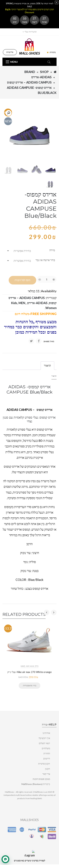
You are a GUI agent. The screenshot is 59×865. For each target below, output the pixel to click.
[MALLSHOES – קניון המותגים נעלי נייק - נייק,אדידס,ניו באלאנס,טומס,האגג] (29, 46)
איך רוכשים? (44, 738)
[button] (8, 113)
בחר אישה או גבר (45, 260)
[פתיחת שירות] (5, 859)
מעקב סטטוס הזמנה (41, 779)
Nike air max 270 (30, 666)
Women (51, 308)
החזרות (46, 753)
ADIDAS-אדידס (41, 77)
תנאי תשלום (44, 743)
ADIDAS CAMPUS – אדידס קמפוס (29, 82)
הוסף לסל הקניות (22, 280)
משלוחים (46, 748)
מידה (52, 250)
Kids (14, 303)
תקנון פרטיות (44, 763)
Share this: (48, 341)
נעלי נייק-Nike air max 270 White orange (29, 671)
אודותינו (46, 733)
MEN (22, 303)
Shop (44, 72)
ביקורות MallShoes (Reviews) (35, 784)
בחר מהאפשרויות (29, 685)
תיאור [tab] (47, 365)
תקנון (47, 768)
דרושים (46, 758)
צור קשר (46, 773)
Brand (29, 72)
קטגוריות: (51, 298)
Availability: (48, 291)
